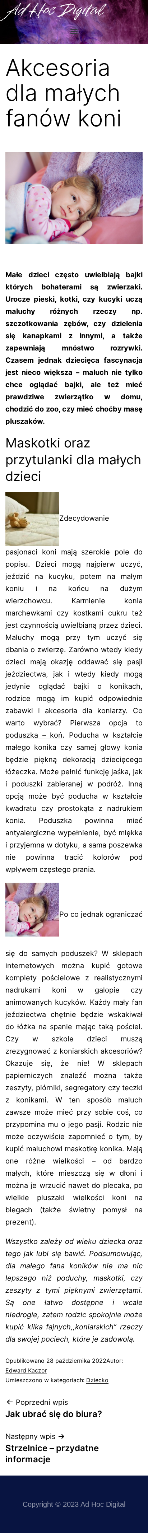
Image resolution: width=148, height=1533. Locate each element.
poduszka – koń (34, 735)
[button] (74, 31)
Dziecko (97, 1380)
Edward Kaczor (26, 1370)
